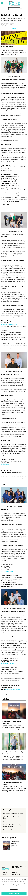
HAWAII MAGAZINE (16, 874)
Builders (7, 689)
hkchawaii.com (5, 464)
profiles (18, 689)
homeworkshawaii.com (7, 664)
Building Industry (15, 685)
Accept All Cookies (14, 893)
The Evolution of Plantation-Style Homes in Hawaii (12, 825)
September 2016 (19, 678)
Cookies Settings (14, 889)
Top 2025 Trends (8, 822)
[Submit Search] (21, 8)
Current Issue (15, 841)
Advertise (13, 847)
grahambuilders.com (7, 571)
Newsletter (23, 866)
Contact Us (14, 845)
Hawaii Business (16, 876)
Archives (13, 843)
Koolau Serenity (7, 830)
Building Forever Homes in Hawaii (13, 813)
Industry (12, 689)
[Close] (25, 879)
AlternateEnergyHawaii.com (9, 324)
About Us (5, 874)
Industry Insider (6, 687)
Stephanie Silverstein (10, 25)
